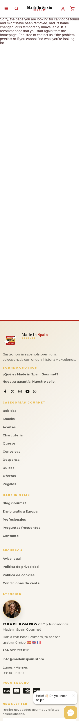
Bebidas (9, 411)
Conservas (11, 452)
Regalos (9, 484)
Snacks (9, 419)
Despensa (11, 460)
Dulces (8, 468)
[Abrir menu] (6, 8)
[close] (73, 695)
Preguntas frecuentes (21, 528)
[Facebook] (5, 391)
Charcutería (13, 435)
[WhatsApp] (35, 391)
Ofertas (9, 476)
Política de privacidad (21, 567)
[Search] (16, 8)
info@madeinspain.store (23, 659)
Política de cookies (18, 575)
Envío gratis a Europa (20, 511)
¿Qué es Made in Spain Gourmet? (30, 374)
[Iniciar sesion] (63, 8)
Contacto (11, 536)
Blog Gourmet (14, 503)
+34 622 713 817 (16, 650)
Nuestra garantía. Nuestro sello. (29, 382)
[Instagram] (20, 391)
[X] (13, 391)
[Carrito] (72, 8)
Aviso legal (12, 559)
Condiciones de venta (21, 583)
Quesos (9, 443)
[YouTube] (27, 391)
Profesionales (14, 520)
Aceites (9, 427)
